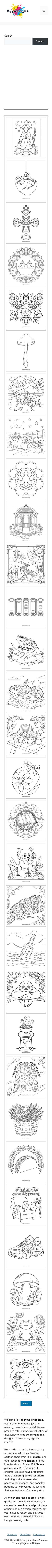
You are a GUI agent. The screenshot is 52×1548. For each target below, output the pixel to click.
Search (8, 35)
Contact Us (39, 1534)
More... (26, 1403)
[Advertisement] (26, 77)
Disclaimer (25, 1534)
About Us (12, 1534)
